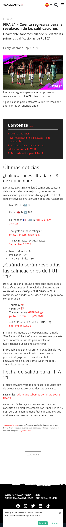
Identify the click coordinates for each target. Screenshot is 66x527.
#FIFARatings (44, 220)
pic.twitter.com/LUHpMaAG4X (26, 316)
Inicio (37, 494)
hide (32, 126)
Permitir (43, 523)
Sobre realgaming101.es (19, 497)
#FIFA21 (13, 223)
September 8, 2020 (20, 244)
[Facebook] (18, 506)
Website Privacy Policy (18, 494)
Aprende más (25, 430)
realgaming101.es (10, 425)
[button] (56, 4)
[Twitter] (33, 506)
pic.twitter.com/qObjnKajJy (24, 234)
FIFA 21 (8, 19)
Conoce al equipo (46, 497)
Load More (33, 454)
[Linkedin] (40, 506)
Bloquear (55, 523)
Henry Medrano (13, 48)
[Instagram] (25, 506)
